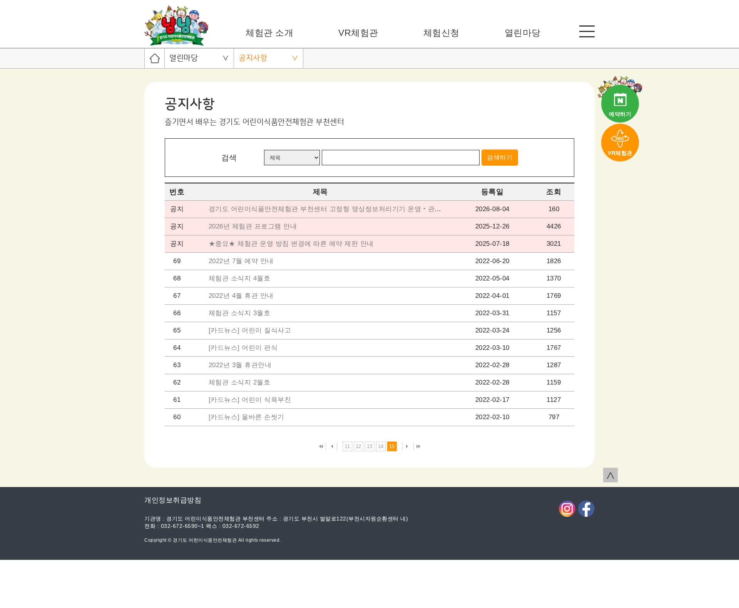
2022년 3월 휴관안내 (240, 365)
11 (347, 446)
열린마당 (523, 33)
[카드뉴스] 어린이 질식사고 (250, 330)
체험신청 (441, 33)
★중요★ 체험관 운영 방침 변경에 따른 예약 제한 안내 (291, 243)
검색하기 (499, 157)
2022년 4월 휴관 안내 (241, 295)
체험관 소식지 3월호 (240, 313)
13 (370, 446)
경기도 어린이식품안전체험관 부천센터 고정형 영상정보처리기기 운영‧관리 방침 (333, 209)
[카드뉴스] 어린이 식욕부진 (250, 399)
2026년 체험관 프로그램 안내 (253, 226)
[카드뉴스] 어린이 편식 (243, 347)
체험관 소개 (269, 33)
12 (358, 446)
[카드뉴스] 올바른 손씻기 (246, 417)
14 (381, 446)
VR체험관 (358, 33)
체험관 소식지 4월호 (240, 278)
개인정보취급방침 (172, 500)
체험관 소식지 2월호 (240, 382)
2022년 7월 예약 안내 (241, 261)
